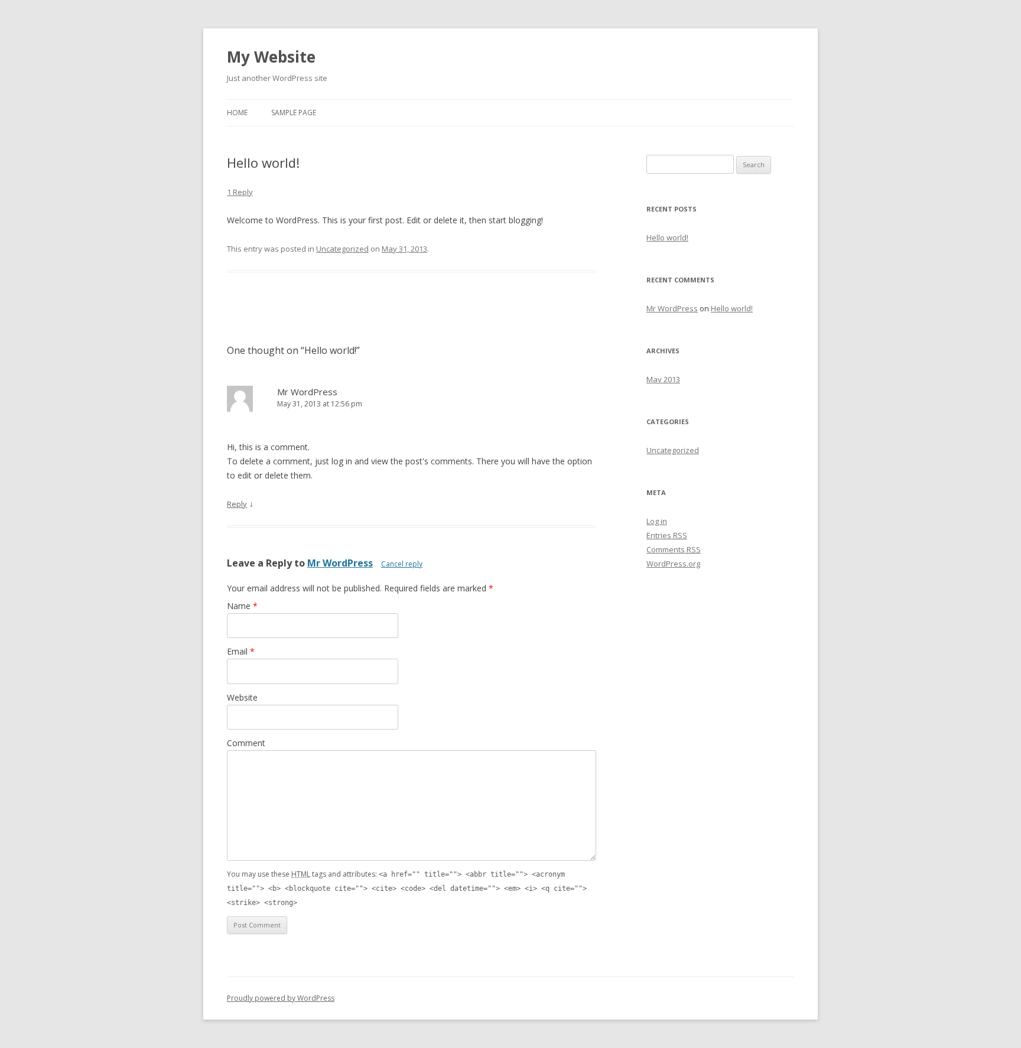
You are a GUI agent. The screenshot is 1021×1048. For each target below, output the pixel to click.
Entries (666, 535)
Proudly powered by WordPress (280, 998)
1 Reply (240, 192)
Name (242, 605)
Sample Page (293, 113)
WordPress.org (673, 563)
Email (241, 651)
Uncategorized (342, 248)
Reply (237, 504)
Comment (246, 742)
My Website (271, 56)
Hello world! (667, 237)
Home (237, 113)
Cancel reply (401, 564)
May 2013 (663, 379)
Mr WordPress (307, 392)
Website (242, 697)
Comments (673, 549)
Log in (656, 521)
